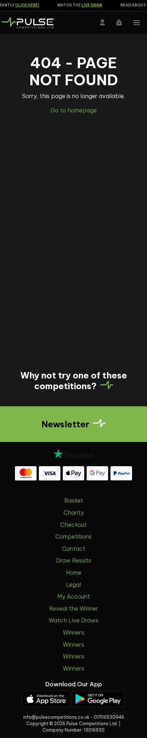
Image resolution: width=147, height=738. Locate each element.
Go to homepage (74, 110)
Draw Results (73, 560)
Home (73, 572)
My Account (73, 596)
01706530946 (109, 717)
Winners (73, 632)
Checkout (73, 524)
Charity (74, 512)
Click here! (25, 5)
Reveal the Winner (73, 608)
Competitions (73, 536)
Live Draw (90, 5)
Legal (73, 584)
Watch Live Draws (73, 620)
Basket (73, 500)
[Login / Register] (102, 22)
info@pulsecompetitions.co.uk (56, 717)
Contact (73, 548)
